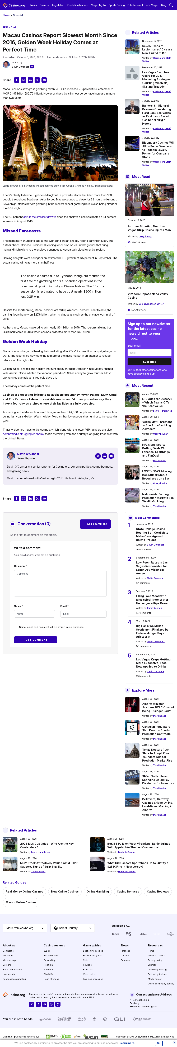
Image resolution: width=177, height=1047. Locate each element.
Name (18, 606)
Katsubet (48, 969)
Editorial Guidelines (12, 969)
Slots (85, 960)
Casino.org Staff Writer (151, 304)
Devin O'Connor (20, 66)
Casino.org (147, 1036)
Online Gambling (98, 891)
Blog (163, 5)
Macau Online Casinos (21, 902)
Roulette (87, 965)
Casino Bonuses (128, 891)
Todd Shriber (160, 506)
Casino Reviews (158, 891)
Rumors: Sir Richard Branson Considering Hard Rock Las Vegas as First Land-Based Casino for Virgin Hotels (156, 114)
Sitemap (152, 965)
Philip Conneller (156, 578)
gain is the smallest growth (39, 217)
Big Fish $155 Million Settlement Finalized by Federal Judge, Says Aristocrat (152, 631)
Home (151, 951)
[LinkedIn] (104, 456)
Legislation (58, 5)
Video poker (89, 974)
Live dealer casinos (93, 979)
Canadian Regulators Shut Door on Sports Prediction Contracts (156, 730)
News (33, 5)
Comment (20, 566)
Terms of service (156, 955)
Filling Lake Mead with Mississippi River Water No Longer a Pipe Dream (152, 599)
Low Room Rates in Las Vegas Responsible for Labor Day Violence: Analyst (152, 568)
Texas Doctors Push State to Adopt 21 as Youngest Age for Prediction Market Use (157, 755)
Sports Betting (117, 5)
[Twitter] (98, 456)
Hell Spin (48, 965)
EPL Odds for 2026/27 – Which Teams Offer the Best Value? (157, 402)
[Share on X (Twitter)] (37, 80)
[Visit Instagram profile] (51, 1004)
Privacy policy (155, 960)
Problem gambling (157, 969)
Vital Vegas (152, 5)
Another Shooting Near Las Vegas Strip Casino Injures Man (149, 228)
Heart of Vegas (51, 979)
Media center (154, 979)
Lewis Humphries (162, 411)
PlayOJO (48, 974)
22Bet (47, 951)
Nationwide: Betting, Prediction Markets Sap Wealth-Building (158, 497)
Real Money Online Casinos (24, 891)
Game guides (92, 945)
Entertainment (135, 5)
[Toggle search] (171, 5)
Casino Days (50, 960)
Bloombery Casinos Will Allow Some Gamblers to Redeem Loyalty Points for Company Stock (158, 150)
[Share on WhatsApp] (23, 80)
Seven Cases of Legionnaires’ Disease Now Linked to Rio (157, 49)
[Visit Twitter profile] (31, 1004)
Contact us (8, 951)
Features (125, 960)
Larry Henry (145, 236)
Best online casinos (93, 951)
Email (64, 606)
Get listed (8, 955)
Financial (44, 5)
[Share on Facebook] (16, 80)
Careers (7, 965)
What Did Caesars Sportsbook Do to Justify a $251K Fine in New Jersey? (137, 864)
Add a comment (95, 524)
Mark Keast (159, 460)
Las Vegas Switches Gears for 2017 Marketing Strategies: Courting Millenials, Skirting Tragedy (156, 79)
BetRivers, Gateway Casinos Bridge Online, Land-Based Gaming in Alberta (157, 804)
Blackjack (88, 969)
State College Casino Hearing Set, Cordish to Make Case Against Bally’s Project (152, 534)
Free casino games (93, 955)
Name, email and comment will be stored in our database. (51, 627)
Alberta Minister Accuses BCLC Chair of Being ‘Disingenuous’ (158, 707)
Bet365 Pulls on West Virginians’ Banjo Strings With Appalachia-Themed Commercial (138, 845)
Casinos (125, 955)
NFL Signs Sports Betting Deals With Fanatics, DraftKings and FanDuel (156, 450)
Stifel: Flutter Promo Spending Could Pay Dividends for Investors (158, 779)
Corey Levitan (160, 434)
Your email (134, 345)
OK (159, 1043)
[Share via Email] (44, 80)
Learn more (127, 1042)
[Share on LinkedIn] (30, 80)
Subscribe (149, 361)
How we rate (9, 974)
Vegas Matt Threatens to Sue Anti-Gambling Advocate (157, 425)
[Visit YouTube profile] (44, 1004)
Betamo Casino (51, 955)
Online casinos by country (161, 983)
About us (9, 945)
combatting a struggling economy (23, 434)
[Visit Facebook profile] (38, 1004)
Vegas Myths (98, 5)
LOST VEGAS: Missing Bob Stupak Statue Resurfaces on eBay (157, 474)
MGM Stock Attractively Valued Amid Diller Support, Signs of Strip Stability (49, 864)
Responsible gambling (14, 979)
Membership (9, 960)
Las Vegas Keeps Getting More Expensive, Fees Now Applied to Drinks (153, 663)
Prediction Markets (77, 5)
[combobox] (25, 928)
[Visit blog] (57, 1004)
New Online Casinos (65, 891)
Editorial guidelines (157, 974)
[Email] (111, 456)
